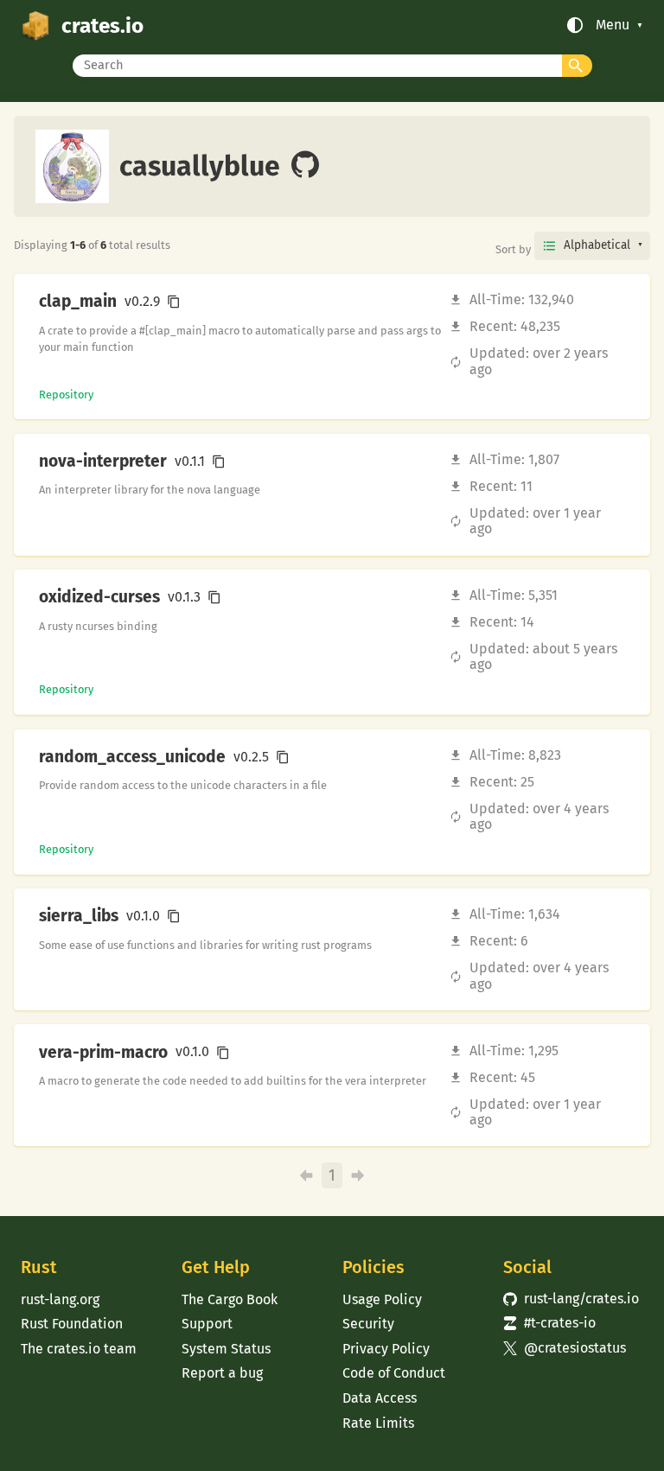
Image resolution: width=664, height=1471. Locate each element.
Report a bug (222, 1373)
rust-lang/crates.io (571, 1298)
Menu (612, 25)
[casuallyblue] (305, 165)
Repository (66, 394)
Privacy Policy (386, 1348)
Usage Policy (382, 1299)
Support (207, 1323)
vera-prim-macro (103, 1052)
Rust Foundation (72, 1323)
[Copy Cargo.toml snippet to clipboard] (174, 302)
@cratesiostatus (564, 1348)
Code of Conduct (393, 1373)
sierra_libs (78, 916)
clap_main (78, 301)
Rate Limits (378, 1423)
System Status (226, 1348)
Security (368, 1323)
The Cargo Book (230, 1299)
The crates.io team (79, 1348)
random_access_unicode (132, 757)
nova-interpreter (103, 461)
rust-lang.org (60, 1299)
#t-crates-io (549, 1323)
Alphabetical (597, 245)
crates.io (102, 25)
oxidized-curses (99, 597)
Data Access (379, 1398)
